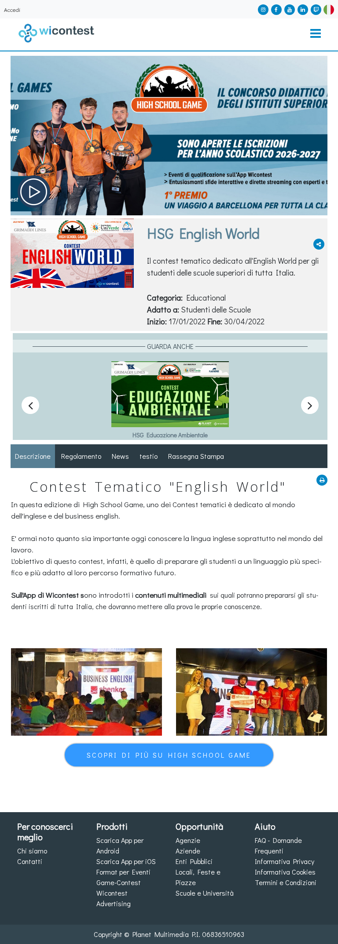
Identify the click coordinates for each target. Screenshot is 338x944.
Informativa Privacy (284, 861)
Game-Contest (118, 882)
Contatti (29, 861)
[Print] (321, 480)
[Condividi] (318, 244)
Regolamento (81, 456)
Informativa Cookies (285, 871)
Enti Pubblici (194, 861)
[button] (328, 8)
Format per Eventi (123, 871)
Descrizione (33, 456)
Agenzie (188, 840)
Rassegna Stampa (196, 456)
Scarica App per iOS (126, 861)
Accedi (12, 9)
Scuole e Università (205, 892)
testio (149, 456)
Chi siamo (32, 850)
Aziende (188, 850)
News (120, 456)
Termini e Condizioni (285, 882)
